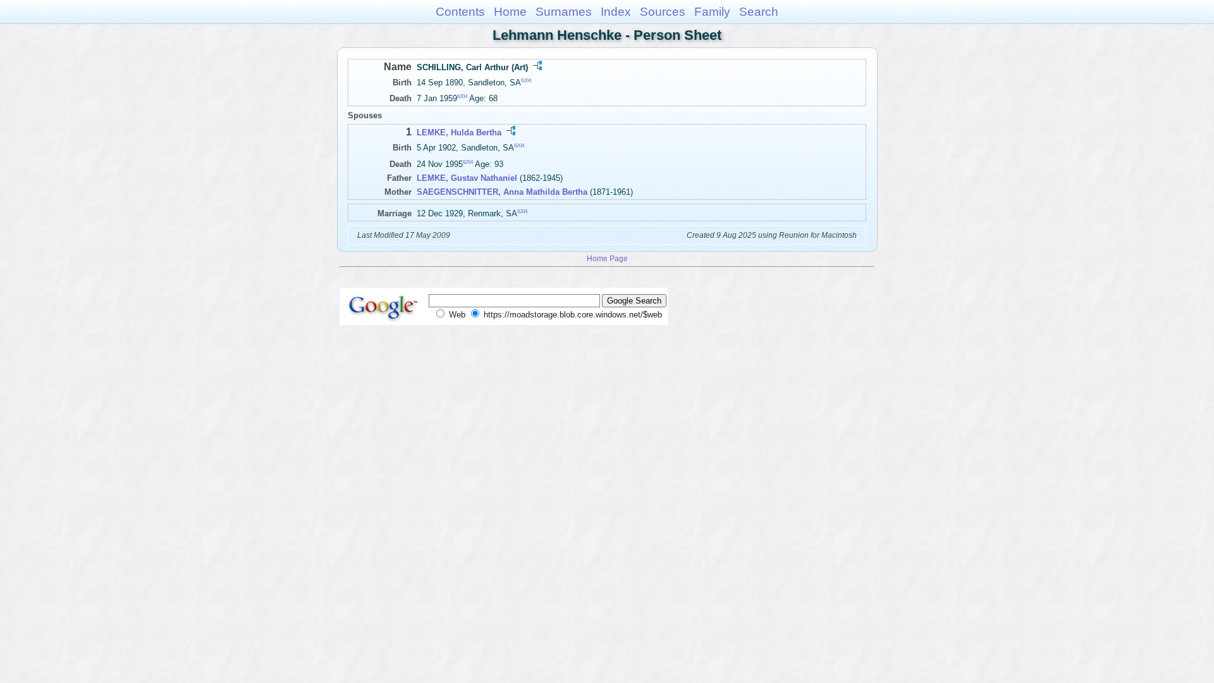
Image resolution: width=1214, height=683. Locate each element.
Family (712, 11)
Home (510, 11)
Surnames (564, 11)
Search (758, 11)
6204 (526, 80)
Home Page (607, 258)
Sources (662, 11)
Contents (460, 11)
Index (616, 11)
